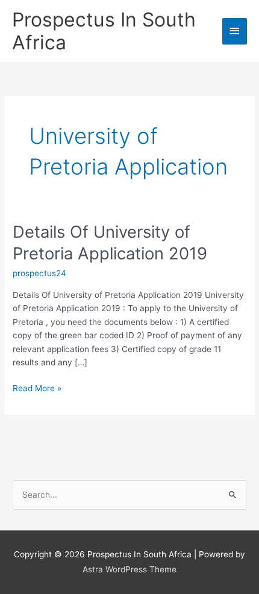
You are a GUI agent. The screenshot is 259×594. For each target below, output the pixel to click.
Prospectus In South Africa (104, 31)
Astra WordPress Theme (129, 569)
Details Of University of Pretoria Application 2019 (110, 242)
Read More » (37, 389)
